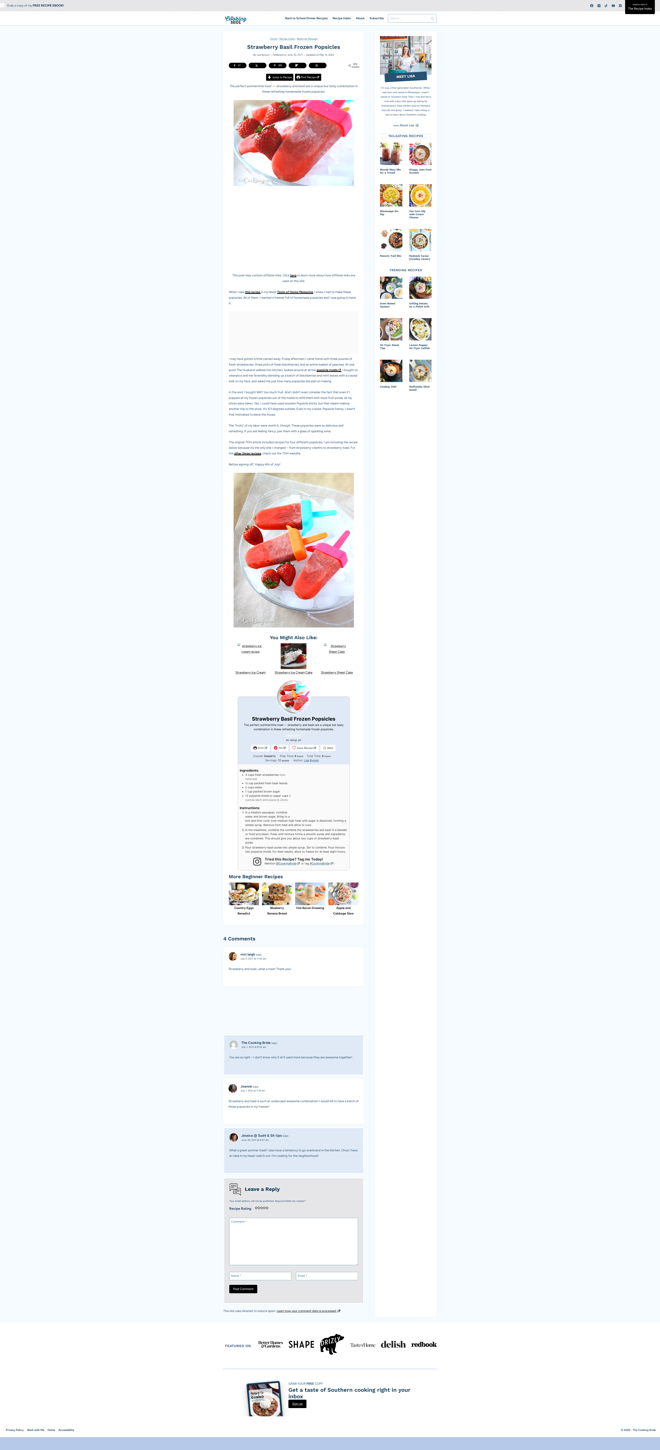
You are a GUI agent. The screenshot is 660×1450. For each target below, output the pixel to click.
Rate (329, 748)
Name (236, 1276)
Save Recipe (304, 748)
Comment (239, 1221)
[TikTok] (606, 6)
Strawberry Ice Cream (250, 672)
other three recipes (247, 453)
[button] (287, 736)
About (360, 18)
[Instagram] (599, 6)
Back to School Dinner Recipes (306, 18)
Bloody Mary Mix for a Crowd (390, 171)
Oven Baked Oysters (387, 305)
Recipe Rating (240, 1208)
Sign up (297, 1404)
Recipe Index (342, 18)
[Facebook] (592, 6)
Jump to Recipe (281, 77)
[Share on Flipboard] (297, 65)
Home (273, 38)
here (293, 275)
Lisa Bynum (263, 54)
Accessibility (66, 1430)
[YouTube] (613, 6)
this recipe (253, 292)
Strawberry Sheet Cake (337, 672)
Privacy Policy (15, 1430)
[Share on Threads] (318, 65)
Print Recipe (308, 77)
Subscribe (377, 18)
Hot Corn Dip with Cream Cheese (417, 214)
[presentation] (391, 154)
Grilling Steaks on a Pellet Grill (419, 305)
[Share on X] (257, 65)
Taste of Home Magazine (295, 292)
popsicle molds (327, 370)
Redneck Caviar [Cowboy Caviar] (419, 257)
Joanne (246, 1086)
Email (302, 1276)
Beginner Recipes (307, 38)
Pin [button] (280, 748)
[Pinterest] (620, 6)
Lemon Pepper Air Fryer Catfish (419, 347)
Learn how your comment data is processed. (307, 1311)
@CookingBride (286, 863)
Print (260, 748)
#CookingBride (319, 863)
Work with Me (35, 1430)
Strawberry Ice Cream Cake (293, 672)
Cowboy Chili (388, 386)
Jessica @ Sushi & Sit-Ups (261, 1135)
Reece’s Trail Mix (390, 255)
